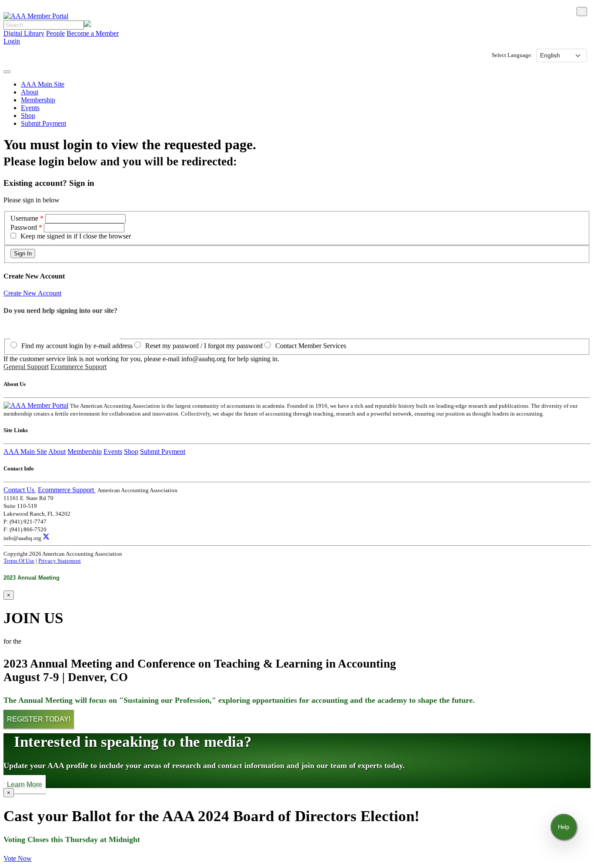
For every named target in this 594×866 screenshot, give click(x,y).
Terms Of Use (18, 560)
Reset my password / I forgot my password (204, 345)
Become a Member (93, 33)
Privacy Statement (59, 560)
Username (25, 218)
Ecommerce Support (78, 366)
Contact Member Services (310, 345)
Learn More (24, 784)
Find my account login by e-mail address (77, 345)
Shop (28, 115)
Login (11, 41)
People (55, 33)
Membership (38, 100)
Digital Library (23, 33)
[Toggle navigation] (6, 71)
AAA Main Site (42, 84)
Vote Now (17, 858)
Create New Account (32, 293)
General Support (26, 366)
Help (563, 827)
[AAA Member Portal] (35, 16)
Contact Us (19, 489)
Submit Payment (43, 123)
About (29, 92)
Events (30, 107)
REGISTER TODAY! (38, 719)
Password (23, 227)
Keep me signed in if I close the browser (75, 236)
